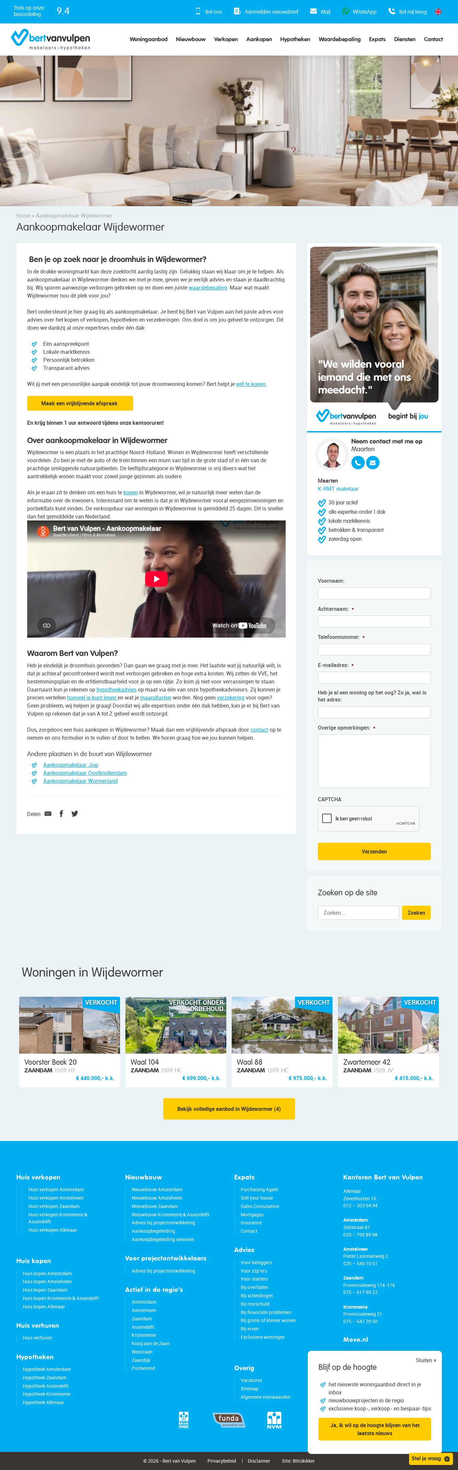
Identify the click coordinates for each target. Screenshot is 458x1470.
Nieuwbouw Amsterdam (157, 1189)
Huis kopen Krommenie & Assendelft (61, 1298)
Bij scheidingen (257, 1295)
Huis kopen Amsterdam (47, 1273)
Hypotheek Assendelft (46, 1386)
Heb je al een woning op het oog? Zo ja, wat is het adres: (372, 696)
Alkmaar (352, 1191)
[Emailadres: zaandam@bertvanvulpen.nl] (373, 462)
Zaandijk (141, 1360)
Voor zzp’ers (254, 1271)
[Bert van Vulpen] (50, 39)
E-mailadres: (336, 665)
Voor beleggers (256, 1262)
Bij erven (250, 1328)
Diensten (404, 40)
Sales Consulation (260, 1206)
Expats (377, 40)
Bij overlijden (254, 1287)
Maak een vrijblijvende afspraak (80, 403)
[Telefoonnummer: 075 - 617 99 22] (358, 462)
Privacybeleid (222, 1461)
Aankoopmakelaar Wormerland (80, 781)
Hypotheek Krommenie (46, 1394)
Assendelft (143, 1327)
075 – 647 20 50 (360, 1321)
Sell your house (257, 1198)
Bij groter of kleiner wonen (268, 1320)
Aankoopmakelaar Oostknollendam (85, 773)
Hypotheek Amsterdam (47, 1369)
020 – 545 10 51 (360, 1263)
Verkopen (226, 40)
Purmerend (143, 1368)
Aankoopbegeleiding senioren (163, 1239)
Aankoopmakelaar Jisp (70, 764)
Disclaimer (259, 1461)
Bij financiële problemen (266, 1312)
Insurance (251, 1222)
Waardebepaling (340, 40)
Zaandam (142, 1318)
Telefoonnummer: (341, 637)
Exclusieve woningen (263, 1337)
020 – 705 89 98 (360, 1234)
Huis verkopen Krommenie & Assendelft (58, 1218)
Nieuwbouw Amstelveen (157, 1198)
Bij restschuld (255, 1304)
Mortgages (252, 1214)
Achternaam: (336, 608)
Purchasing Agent (259, 1189)
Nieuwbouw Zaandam (155, 1206)
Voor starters (254, 1279)
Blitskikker (304, 1461)
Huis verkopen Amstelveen (56, 1198)
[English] (438, 11)
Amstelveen (144, 1310)
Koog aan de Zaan (151, 1343)
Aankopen (259, 40)
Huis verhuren (37, 1337)
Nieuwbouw (191, 40)
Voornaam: (331, 580)
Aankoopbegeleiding (153, 1231)
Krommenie (144, 1335)
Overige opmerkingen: (347, 727)
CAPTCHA (329, 799)
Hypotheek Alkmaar (43, 1402)
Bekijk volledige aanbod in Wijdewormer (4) (229, 1109)
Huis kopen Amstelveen (47, 1281)
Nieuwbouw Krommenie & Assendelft (171, 1214)
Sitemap (250, 1388)
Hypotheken (295, 40)
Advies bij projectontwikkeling (163, 1222)
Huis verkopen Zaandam (53, 1206)
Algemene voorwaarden (265, 1397)
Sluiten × (426, 1360)
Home (23, 215)
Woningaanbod (149, 40)
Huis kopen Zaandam (45, 1290)
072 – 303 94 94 (360, 1205)
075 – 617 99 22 (360, 1292)
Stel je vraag (426, 1459)
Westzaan (142, 1352)
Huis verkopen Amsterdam (56, 1189)
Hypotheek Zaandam (44, 1377)
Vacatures (251, 1380)
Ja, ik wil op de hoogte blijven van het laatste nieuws (375, 1429)
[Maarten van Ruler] (332, 454)
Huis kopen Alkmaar (44, 1306)
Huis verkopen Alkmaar (52, 1230)
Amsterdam (144, 1302)
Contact (433, 40)
